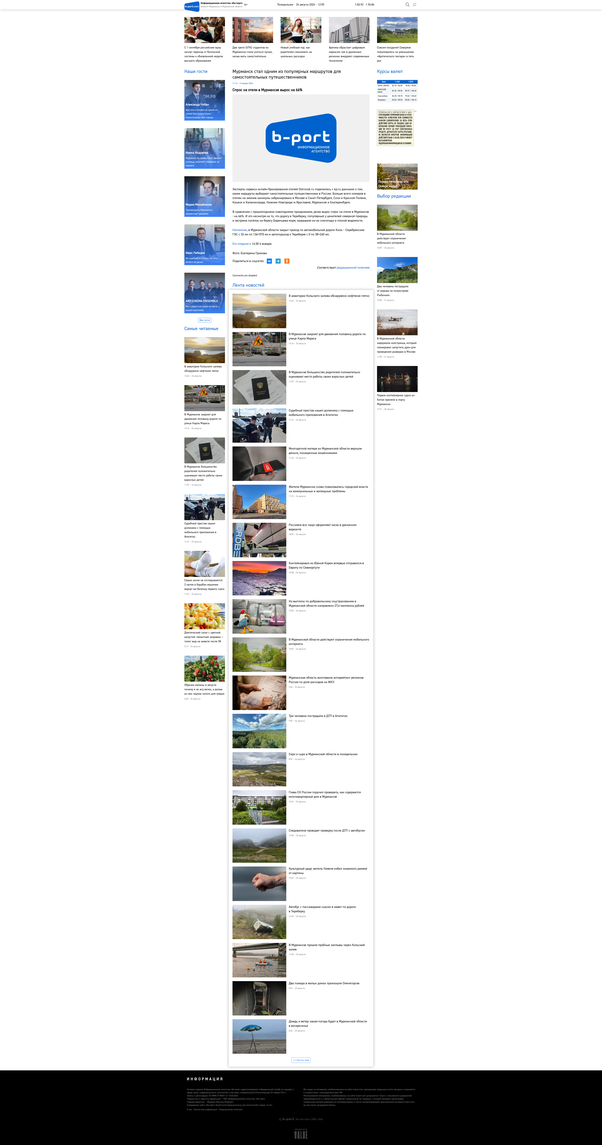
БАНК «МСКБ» (383, 86)
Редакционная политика (231, 1109)
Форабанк (382, 100)
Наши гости (195, 71)
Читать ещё (303, 1060)
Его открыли (240, 244)
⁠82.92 (359, 4)
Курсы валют (390, 71)
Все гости (205, 320)
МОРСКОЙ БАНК (382, 90)
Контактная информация (205, 1109)
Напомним (239, 230)
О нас (189, 1109)
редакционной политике (353, 268)
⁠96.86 (370, 4)
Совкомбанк (383, 96)
